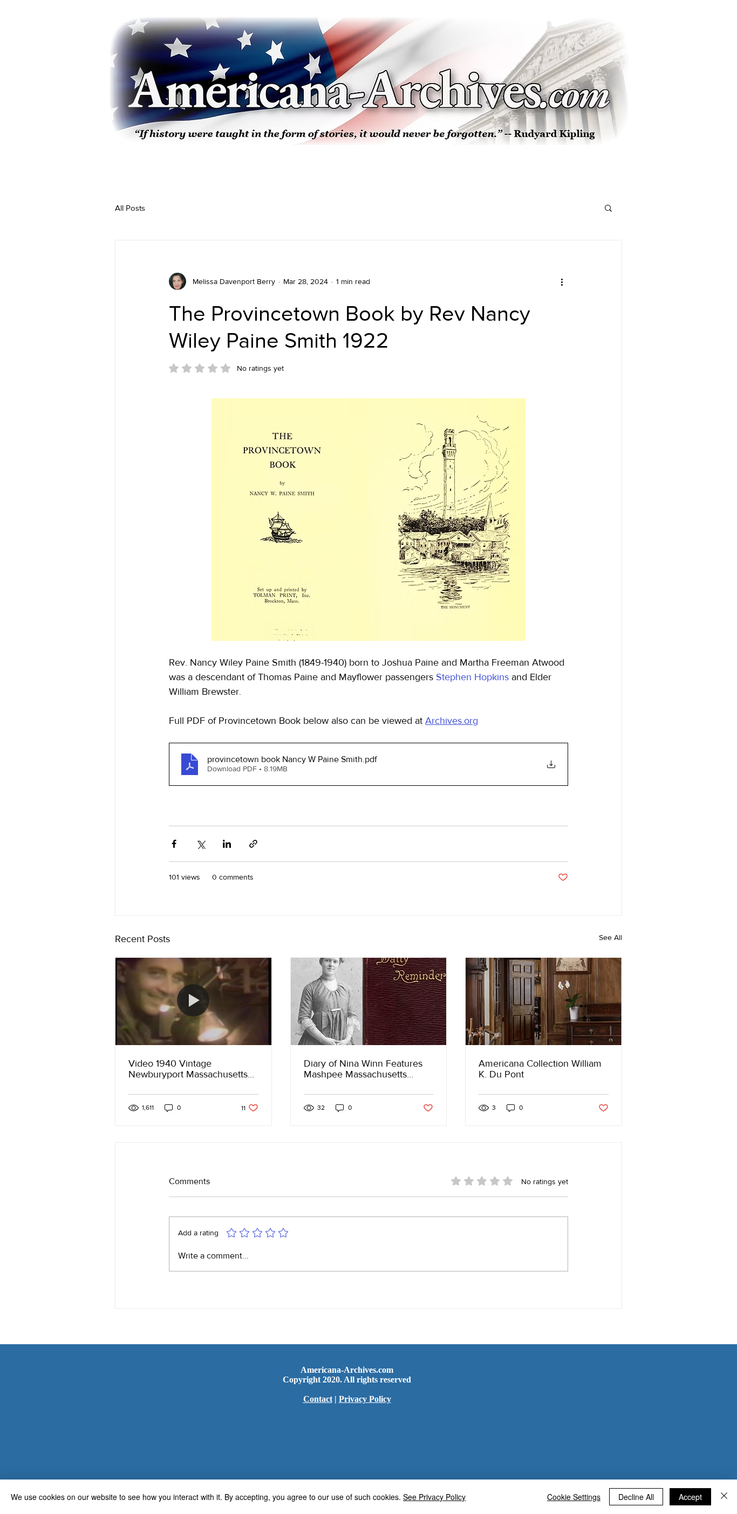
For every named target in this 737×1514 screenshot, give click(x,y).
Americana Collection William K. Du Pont (540, 1069)
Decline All (636, 1496)
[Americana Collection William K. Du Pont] (544, 1001)
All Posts (130, 207)
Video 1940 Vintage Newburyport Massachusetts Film (188, 1069)
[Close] (724, 1496)
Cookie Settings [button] (573, 1496)
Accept (690, 1496)
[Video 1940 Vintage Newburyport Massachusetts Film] (193, 1001)
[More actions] (561, 281)
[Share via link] (253, 844)
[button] (608, 207)
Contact (317, 1399)
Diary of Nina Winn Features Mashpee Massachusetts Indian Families (363, 1069)
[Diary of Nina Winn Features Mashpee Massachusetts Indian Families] (369, 1001)
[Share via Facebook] (174, 844)
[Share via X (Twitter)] (200, 844)
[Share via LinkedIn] (227, 844)
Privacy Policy (365, 1399)
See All (610, 937)
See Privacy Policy (434, 1496)
